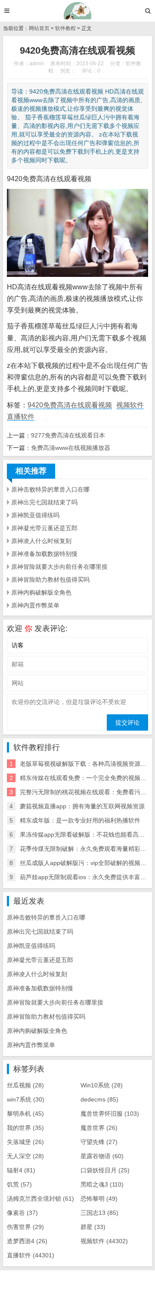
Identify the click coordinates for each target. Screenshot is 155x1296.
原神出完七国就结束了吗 (44, 502)
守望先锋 (99, 1141)
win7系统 (25, 1099)
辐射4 (21, 1170)
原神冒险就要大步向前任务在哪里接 (59, 566)
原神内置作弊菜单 (35, 605)
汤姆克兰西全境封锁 (40, 1198)
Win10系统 (102, 1085)
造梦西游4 (27, 1241)
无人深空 (25, 1156)
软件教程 (65, 28)
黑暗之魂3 (102, 1184)
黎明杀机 (25, 1113)
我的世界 (25, 1127)
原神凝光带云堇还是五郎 (44, 528)
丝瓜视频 (25, 1085)
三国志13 (99, 1212)
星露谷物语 (102, 1156)
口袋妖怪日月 (105, 1170)
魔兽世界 (99, 1127)
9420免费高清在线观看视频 (70, 405)
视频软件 (130, 405)
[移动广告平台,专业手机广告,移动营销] (78, 10)
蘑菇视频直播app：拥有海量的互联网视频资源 (82, 806)
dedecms (99, 1099)
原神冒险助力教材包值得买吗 (50, 579)
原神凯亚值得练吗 (35, 515)
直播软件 (20, 416)
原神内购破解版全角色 (41, 592)
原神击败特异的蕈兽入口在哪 (50, 489)
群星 (93, 1226)
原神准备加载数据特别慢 (44, 553)
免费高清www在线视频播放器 (70, 447)
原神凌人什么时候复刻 (41, 540)
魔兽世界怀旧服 (110, 1113)
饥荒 (19, 1184)
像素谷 (22, 1212)
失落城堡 (25, 1141)
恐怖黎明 (99, 1198)
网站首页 (39, 28)
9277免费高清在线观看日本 (68, 435)
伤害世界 (25, 1226)
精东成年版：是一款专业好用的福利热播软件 (80, 820)
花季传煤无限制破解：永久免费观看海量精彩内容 (86, 848)
